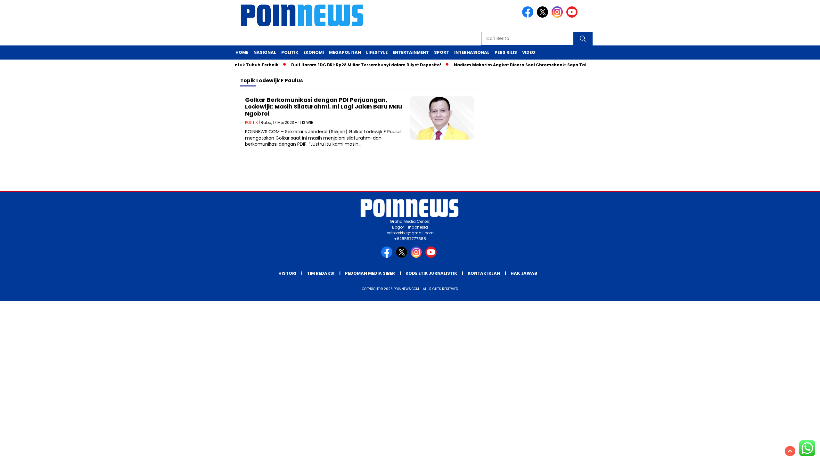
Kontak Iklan (484, 273)
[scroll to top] (790, 451)
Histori (287, 273)
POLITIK (251, 122)
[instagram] (558, 16)
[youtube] (573, 16)
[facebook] (529, 16)
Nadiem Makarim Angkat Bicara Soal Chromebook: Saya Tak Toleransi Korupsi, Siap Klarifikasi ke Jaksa (560, 65)
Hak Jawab (524, 273)
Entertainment (411, 52)
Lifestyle (377, 52)
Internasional (471, 52)
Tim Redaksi (320, 273)
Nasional (264, 52)
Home (241, 52)
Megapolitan (345, 52)
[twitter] (543, 16)
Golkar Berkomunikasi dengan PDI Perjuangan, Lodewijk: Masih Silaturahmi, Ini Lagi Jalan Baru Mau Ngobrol (323, 106)
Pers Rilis (506, 52)
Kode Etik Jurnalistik (431, 273)
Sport (441, 52)
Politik (289, 52)
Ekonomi (313, 52)
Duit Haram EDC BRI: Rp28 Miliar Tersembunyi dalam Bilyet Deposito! (358, 65)
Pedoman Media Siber (370, 273)
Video (528, 52)
